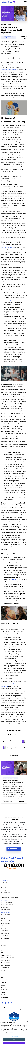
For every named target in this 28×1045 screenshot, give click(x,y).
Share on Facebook (15, 730)
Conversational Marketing (9, 70)
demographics (9, 300)
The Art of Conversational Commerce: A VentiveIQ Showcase (13, 781)
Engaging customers (8, 248)
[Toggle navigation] (25, 2)
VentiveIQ (15, 579)
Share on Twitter (15, 735)
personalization (6, 397)
